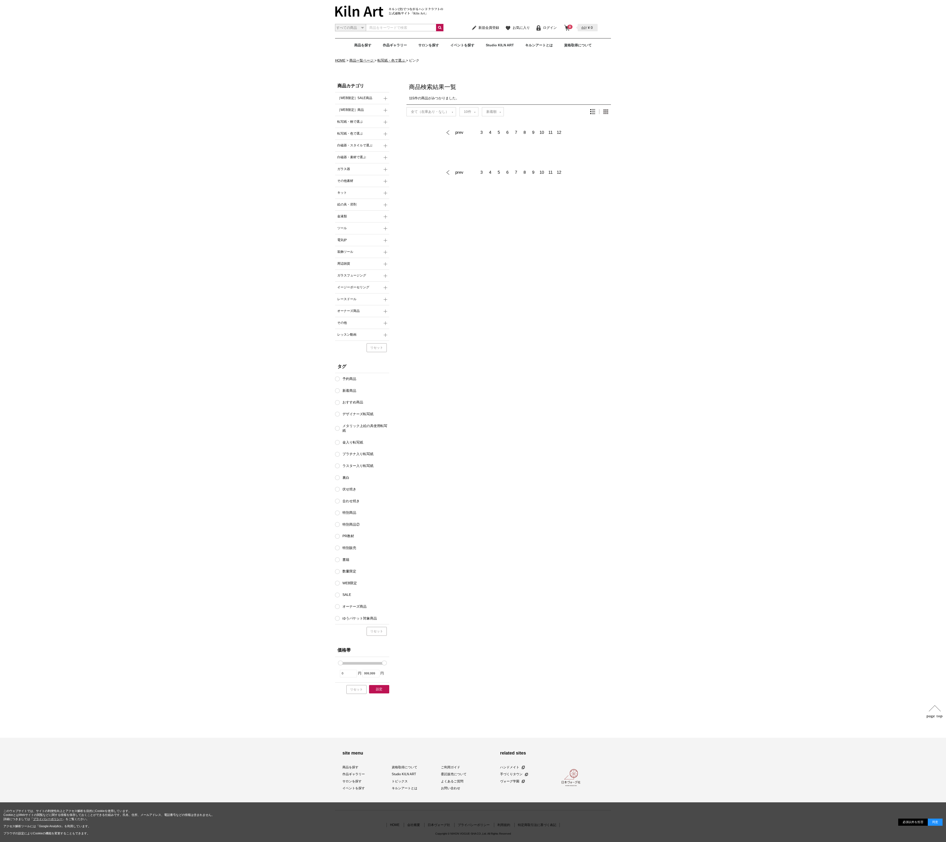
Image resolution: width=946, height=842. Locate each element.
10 (542, 132)
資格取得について (578, 45)
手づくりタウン (511, 774)
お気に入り (521, 28)
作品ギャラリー (395, 45)
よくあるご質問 (452, 781)
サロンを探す (428, 45)
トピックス (400, 781)
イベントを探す (462, 45)
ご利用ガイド (450, 767)
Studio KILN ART (500, 45)
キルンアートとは (539, 45)
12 (559, 132)
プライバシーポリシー (48, 819)
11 (550, 132)
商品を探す (363, 45)
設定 (379, 689)
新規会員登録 (488, 28)
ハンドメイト (509, 767)
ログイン (550, 28)
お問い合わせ (450, 788)
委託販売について (454, 774)
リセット (376, 347)
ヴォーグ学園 (509, 781)
